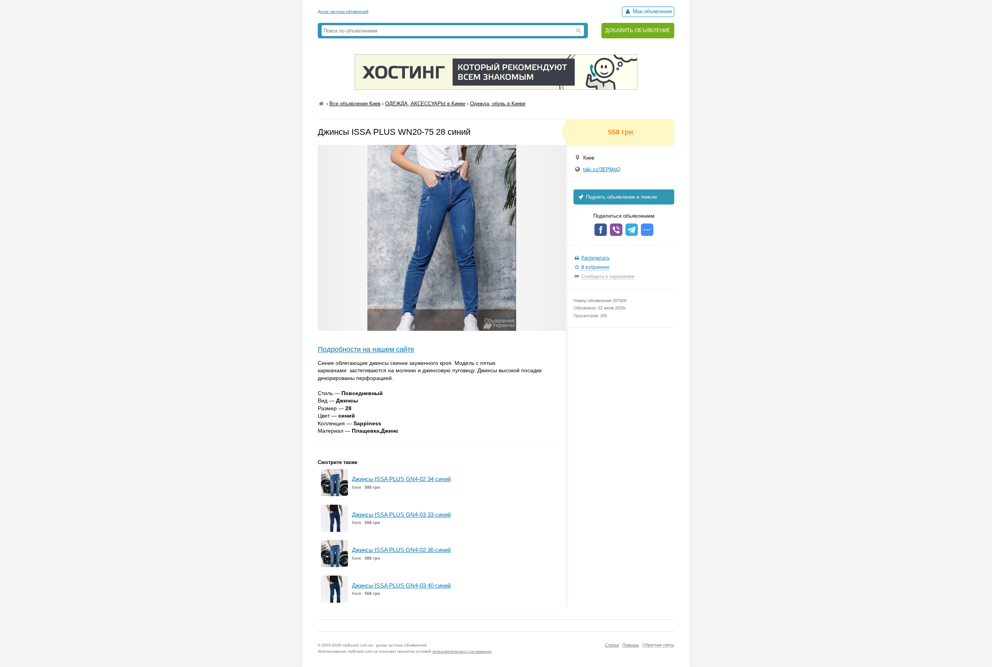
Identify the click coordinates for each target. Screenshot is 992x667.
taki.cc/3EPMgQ (601, 169)
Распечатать (595, 258)
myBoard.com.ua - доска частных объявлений (385, 645)
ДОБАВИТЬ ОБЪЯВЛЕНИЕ (637, 30)
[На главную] (321, 104)
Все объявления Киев (355, 104)
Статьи (612, 645)
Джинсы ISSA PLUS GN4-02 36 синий (401, 550)
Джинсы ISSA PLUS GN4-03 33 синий (401, 514)
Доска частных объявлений (343, 11)
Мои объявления (651, 11)
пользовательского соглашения (461, 651)
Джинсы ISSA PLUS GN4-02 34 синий (401, 479)
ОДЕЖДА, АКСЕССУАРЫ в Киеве (425, 104)
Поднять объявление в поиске (620, 197)
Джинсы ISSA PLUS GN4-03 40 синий (401, 585)
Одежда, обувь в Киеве (497, 104)
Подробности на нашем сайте (366, 349)
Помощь (630, 645)
